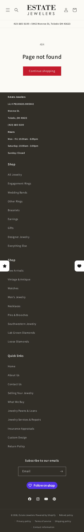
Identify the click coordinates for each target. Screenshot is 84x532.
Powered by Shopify (46, 515)
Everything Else (17, 246)
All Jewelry (15, 174)
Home (11, 366)
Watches (13, 288)
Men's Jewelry (17, 297)
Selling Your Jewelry (20, 393)
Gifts (11, 228)
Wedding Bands (17, 192)
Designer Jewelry (18, 237)
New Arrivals (15, 270)
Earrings (13, 219)
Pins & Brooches (18, 315)
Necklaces (14, 306)
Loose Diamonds (18, 341)
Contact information (43, 527)
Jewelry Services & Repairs (24, 419)
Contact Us (15, 384)
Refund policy (66, 515)
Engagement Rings (19, 183)
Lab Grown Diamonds (21, 332)
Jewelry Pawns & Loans (22, 410)
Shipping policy (63, 521)
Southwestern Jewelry (22, 324)
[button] (8, 10)
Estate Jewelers (27, 515)
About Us (14, 375)
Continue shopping (42, 71)
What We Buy (16, 402)
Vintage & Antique (19, 279)
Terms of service (43, 521)
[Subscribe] (61, 471)
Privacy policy (24, 521)
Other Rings (15, 201)
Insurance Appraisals (21, 428)
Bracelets (14, 210)
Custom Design (17, 437)
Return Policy (16, 446)
